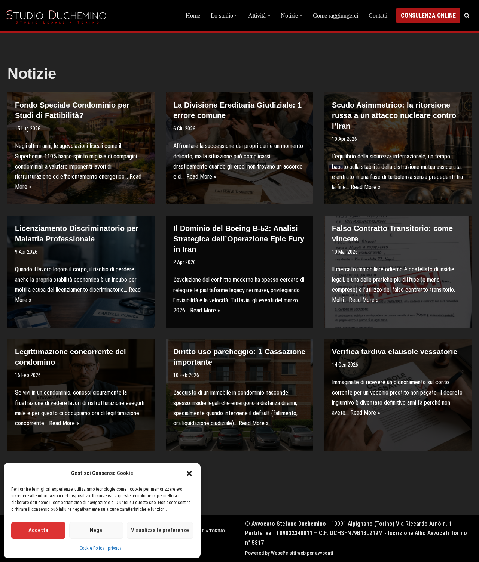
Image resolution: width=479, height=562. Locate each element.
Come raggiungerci (335, 15)
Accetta (38, 530)
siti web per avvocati (311, 553)
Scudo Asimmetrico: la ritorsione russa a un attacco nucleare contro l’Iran (394, 115)
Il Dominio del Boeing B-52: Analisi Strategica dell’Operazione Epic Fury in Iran (238, 238)
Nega (96, 530)
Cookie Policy (92, 548)
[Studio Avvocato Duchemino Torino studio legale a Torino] (58, 15)
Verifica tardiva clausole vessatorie (394, 352)
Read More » (201, 176)
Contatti (378, 15)
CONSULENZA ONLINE (428, 15)
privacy (114, 548)
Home (193, 15)
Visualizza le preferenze (160, 530)
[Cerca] (467, 15)
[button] (189, 473)
